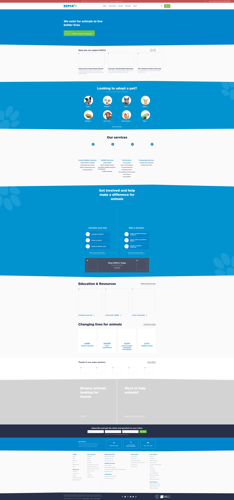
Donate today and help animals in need (134, 416)
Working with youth (146, 165)
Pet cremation (127, 176)
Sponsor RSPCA (151, 362)
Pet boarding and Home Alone (127, 172)
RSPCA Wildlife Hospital (107, 165)
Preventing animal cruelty (88, 165)
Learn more (117, 267)
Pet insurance (127, 174)
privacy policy (126, 434)
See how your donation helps (135, 252)
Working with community (146, 162)
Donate (167, 6)
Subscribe (143, 431)
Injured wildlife (107, 162)
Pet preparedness (87, 169)
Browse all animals (117, 126)
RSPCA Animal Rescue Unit (87, 167)
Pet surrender (127, 162)
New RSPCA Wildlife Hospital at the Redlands (107, 168)
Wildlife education (107, 171)
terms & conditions (119, 434)
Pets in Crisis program (127, 165)
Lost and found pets (126, 167)
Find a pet (83, 416)
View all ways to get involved (96, 252)
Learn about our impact (149, 324)
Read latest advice (118, 1)
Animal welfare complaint (87, 162)
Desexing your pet (127, 169)
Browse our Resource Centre (148, 283)
